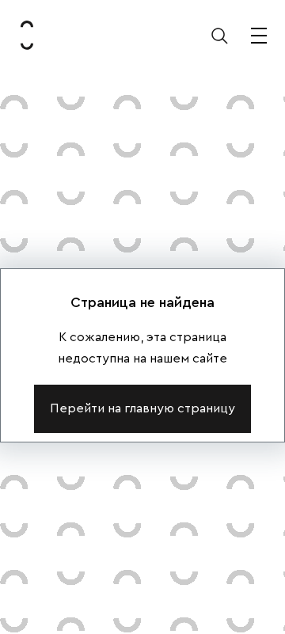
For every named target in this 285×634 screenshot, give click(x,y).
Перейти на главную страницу (142, 408)
